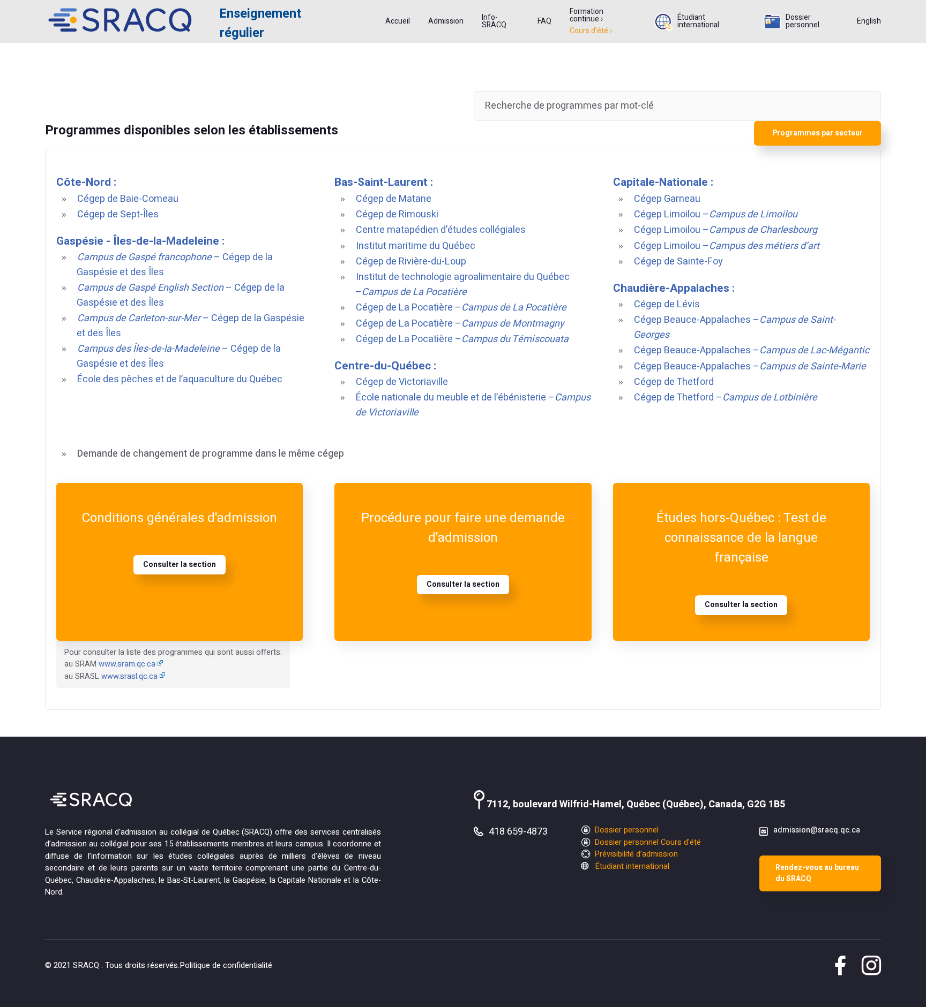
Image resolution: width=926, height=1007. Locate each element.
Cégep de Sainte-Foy (678, 261)
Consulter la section (179, 564)
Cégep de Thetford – (725, 397)
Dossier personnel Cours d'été (647, 842)
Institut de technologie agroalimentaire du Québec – (462, 284)
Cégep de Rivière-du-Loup (411, 261)
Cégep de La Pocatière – (461, 307)
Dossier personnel (802, 21)
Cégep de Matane (393, 199)
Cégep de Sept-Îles (118, 214)
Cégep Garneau (667, 199)
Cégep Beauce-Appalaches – (751, 350)
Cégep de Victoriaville (402, 382)
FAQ (544, 21)
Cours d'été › (591, 31)
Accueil (397, 21)
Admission (446, 21)
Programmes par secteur (817, 133)
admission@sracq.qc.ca (816, 830)
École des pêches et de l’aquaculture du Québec (179, 379)
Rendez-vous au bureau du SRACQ (817, 873)
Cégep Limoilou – (715, 214)
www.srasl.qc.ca (129, 676)
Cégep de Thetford (674, 382)
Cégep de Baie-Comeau (127, 199)
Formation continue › (586, 15)
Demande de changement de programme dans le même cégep (210, 453)
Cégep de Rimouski (397, 214)
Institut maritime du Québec (415, 246)
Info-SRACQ (494, 21)
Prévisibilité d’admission (635, 854)
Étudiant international (698, 21)
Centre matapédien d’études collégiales (441, 230)
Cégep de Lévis (667, 304)
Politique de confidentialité (226, 965)
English (869, 21)
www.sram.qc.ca (127, 664)
